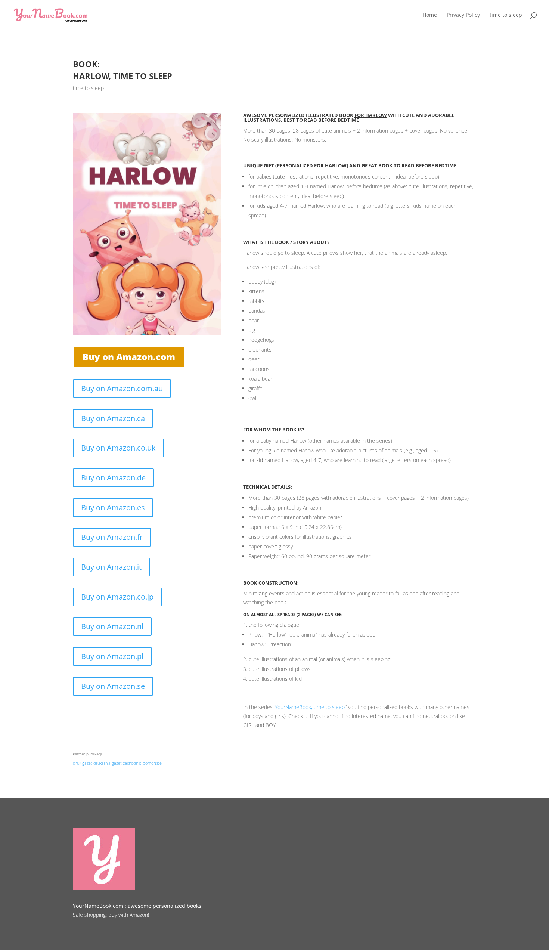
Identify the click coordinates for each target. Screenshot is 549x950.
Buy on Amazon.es (113, 507)
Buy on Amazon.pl (112, 656)
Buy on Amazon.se (113, 686)
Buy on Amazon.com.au (122, 388)
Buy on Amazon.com (129, 356)
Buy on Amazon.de (113, 478)
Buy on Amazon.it (111, 567)
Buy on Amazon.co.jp (117, 597)
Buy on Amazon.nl (112, 626)
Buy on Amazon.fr (112, 537)
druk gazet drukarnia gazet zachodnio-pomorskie (117, 763)
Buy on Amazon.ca (113, 418)
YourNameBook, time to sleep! (310, 707)
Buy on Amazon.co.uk (118, 448)
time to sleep (88, 88)
